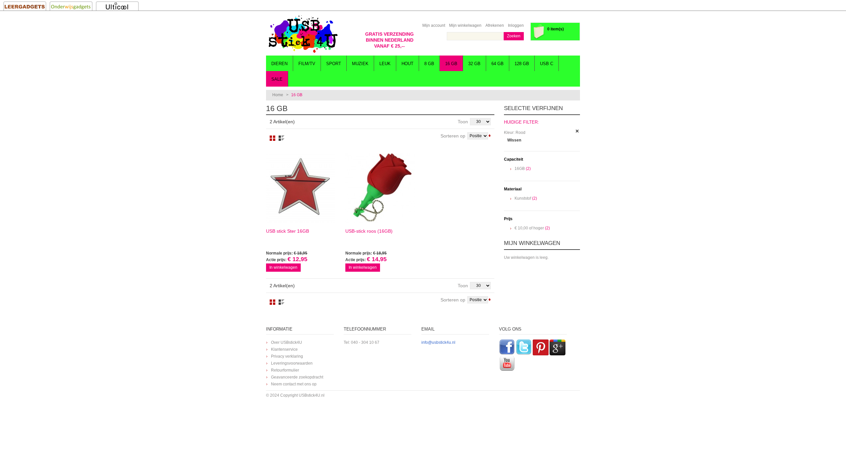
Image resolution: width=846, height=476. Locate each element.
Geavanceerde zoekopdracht (297, 377)
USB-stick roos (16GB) (369, 231)
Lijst (281, 138)
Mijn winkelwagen (465, 25)
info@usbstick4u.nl (438, 342)
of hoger (529, 228)
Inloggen (516, 25)
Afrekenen (494, 25)
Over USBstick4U (286, 342)
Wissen (514, 140)
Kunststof (523, 198)
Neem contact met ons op (294, 384)
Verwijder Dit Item (577, 131)
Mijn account (433, 25)
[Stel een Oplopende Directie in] (489, 135)
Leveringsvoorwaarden (292, 363)
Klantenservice (284, 349)
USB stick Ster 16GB (287, 231)
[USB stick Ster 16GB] (300, 188)
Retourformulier (285, 370)
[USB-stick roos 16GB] (380, 188)
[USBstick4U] (302, 34)
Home (277, 95)
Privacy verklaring (287, 356)
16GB (520, 168)
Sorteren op (453, 136)
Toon (463, 121)
